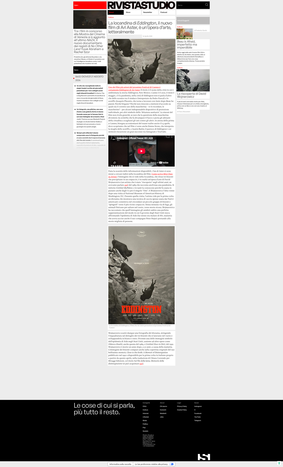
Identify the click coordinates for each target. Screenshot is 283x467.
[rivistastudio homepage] (141, 5)
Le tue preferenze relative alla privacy (151, 464)
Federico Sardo (201, 30)
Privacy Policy (182, 406)
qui (126, 185)
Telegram (197, 420)
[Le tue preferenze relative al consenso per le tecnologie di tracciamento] (279, 463)
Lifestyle (146, 417)
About (111, 12)
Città (144, 406)
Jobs (161, 417)
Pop (144, 427)
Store (128, 12)
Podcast (163, 12)
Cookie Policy (182, 410)
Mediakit (163, 413)
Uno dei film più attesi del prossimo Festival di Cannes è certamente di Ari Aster (134, 88)
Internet (146, 413)
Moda (145, 420)
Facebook (198, 413)
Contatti (163, 410)
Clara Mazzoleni (184, 112)
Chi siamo (163, 406)
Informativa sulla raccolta (120, 464)
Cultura (111, 17)
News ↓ (76, 70)
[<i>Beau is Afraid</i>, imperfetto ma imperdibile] (193, 45)
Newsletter (147, 12)
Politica (145, 424)
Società (145, 431)
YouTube (197, 417)
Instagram (198, 406)
